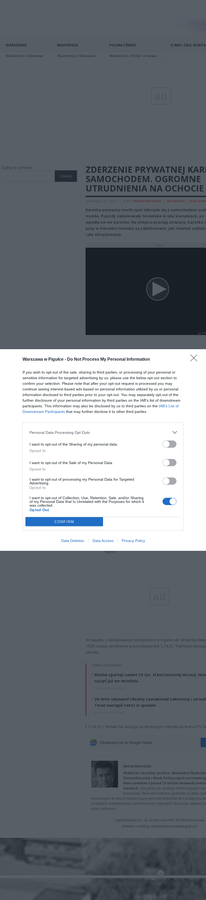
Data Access (103, 541)
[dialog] (103, 450)
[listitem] (103, 432)
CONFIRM (64, 522)
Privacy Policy (133, 541)
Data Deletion (72, 541)
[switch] (169, 444)
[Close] (195, 360)
